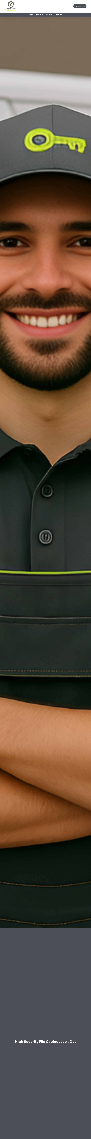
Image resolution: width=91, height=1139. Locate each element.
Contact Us (58, 14)
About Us (49, 14)
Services (38, 14)
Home (31, 14)
